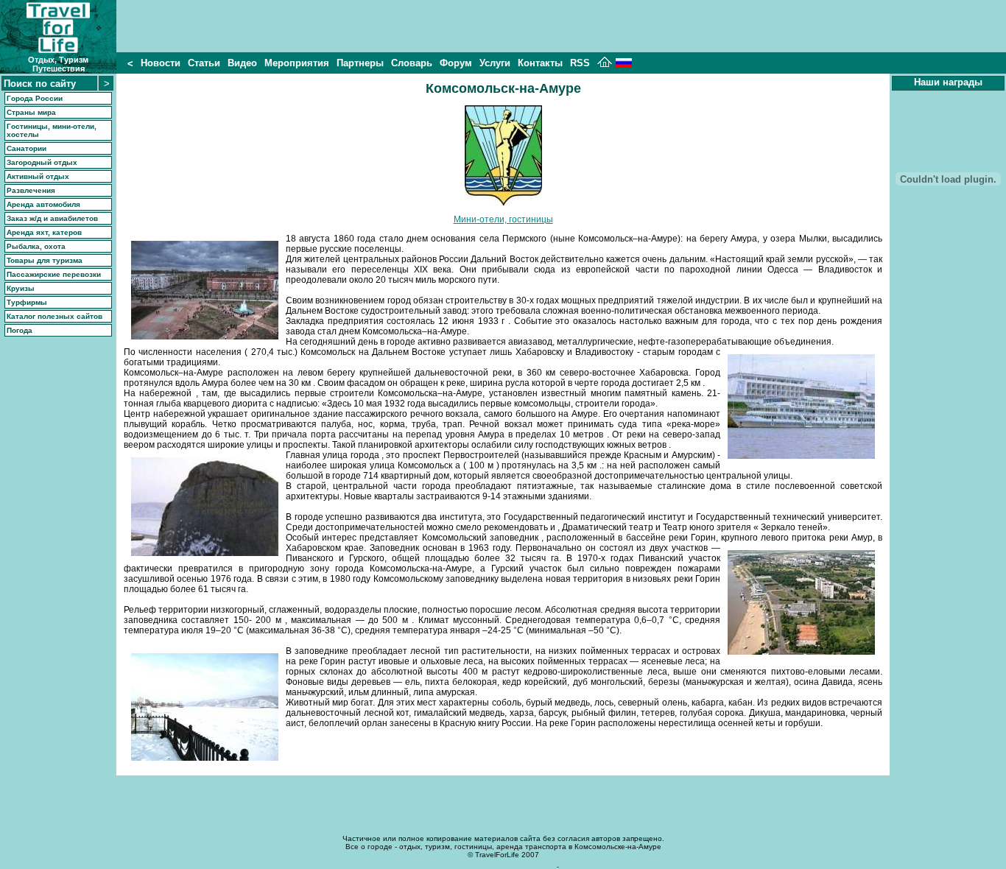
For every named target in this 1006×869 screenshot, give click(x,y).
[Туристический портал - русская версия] (624, 65)
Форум (456, 62)
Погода (19, 330)
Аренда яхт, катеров (44, 232)
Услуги (494, 62)
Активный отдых (38, 176)
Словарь (411, 62)
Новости (160, 62)
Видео (242, 62)
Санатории (26, 148)
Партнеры (360, 62)
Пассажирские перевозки (54, 274)
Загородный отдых (42, 162)
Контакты (540, 62)
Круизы (21, 288)
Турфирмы (27, 302)
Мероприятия (296, 62)
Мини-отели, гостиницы (503, 219)
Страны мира (31, 112)
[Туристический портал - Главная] (605, 64)
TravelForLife (497, 855)
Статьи (204, 62)
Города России (35, 98)
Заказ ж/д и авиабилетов (52, 218)
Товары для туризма (44, 260)
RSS (580, 62)
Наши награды (948, 82)
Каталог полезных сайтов (54, 316)
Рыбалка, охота (36, 246)
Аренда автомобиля (43, 204)
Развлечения (31, 190)
